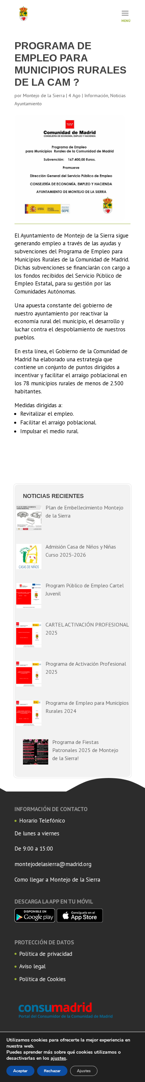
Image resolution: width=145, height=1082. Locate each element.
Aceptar (20, 1071)
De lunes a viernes (36, 833)
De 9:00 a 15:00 (33, 848)
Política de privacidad (45, 954)
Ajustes (84, 1071)
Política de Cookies (42, 979)
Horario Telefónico (42, 820)
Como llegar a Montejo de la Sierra (57, 879)
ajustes (58, 1058)
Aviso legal (32, 966)
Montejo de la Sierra (44, 95)
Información (96, 95)
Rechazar (52, 1071)
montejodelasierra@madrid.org (52, 864)
